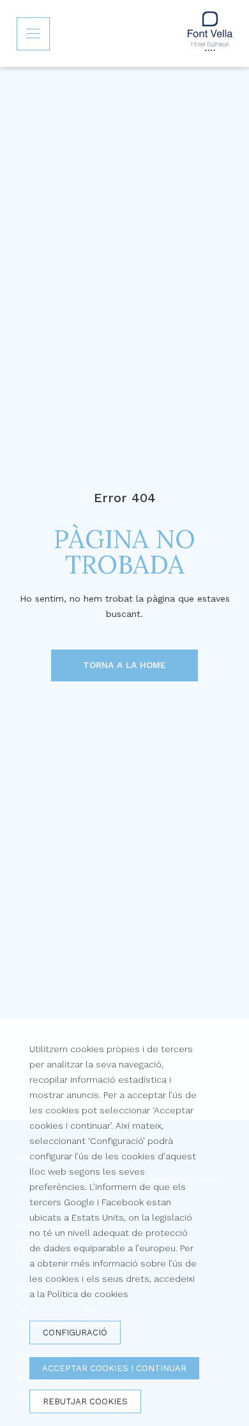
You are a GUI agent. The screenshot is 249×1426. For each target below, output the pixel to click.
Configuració (75, 1332)
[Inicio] (210, 33)
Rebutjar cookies (85, 1401)
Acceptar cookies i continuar (114, 1368)
